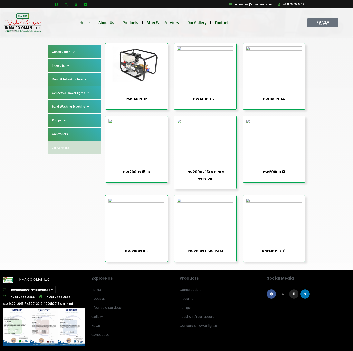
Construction (61, 51)
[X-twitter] (282, 294)
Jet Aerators (60, 147)
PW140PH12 (136, 99)
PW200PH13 (274, 171)
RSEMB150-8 (274, 251)
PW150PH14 (274, 99)
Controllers (60, 134)
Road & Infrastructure (67, 79)
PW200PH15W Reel (205, 251)
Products (130, 23)
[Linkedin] (305, 294)
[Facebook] (271, 294)
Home (85, 23)
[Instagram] (293, 294)
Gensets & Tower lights (68, 93)
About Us (106, 23)
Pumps (57, 120)
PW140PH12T (205, 99)
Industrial (58, 65)
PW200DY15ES (136, 171)
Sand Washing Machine (68, 106)
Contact (221, 23)
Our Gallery (196, 23)
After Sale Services (163, 23)
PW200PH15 (136, 251)
